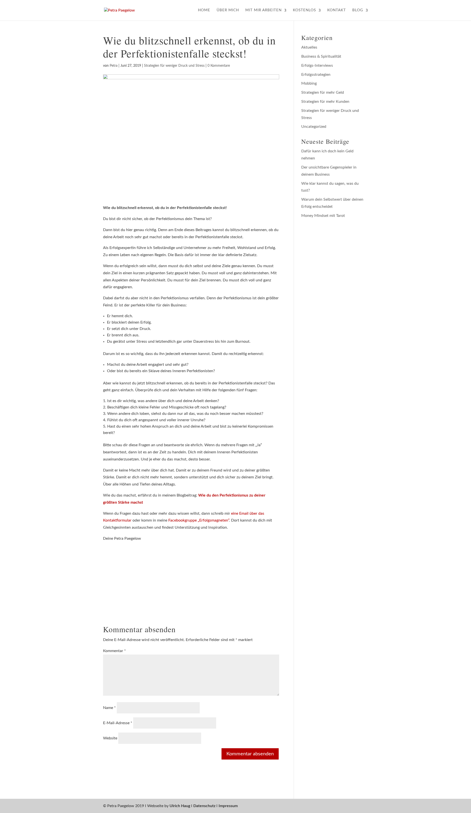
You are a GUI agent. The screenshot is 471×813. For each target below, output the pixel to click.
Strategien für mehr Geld (322, 92)
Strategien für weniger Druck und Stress (174, 65)
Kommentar (114, 651)
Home (204, 10)
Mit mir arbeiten (263, 10)
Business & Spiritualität (321, 56)
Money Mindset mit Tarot (323, 216)
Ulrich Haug (180, 806)
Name (109, 708)
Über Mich (228, 10)
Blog (357, 10)
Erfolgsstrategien (315, 75)
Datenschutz (204, 806)
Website (110, 738)
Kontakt (336, 10)
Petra (114, 65)
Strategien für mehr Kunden (325, 102)
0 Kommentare (219, 65)
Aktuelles (309, 47)
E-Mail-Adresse (117, 723)
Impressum (228, 806)
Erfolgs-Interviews (317, 65)
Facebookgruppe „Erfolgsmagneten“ (198, 520)
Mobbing (309, 83)
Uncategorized (313, 127)
